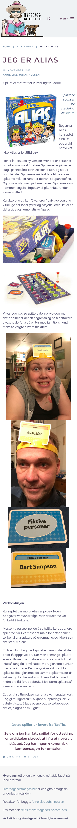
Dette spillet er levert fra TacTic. (38, 725)
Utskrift (13, 756)
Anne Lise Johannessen (48, 801)
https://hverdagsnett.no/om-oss (44, 810)
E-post (33, 756)
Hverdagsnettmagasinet (20, 789)
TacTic (69, 113)
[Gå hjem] (22, 18)
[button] (49, 18)
